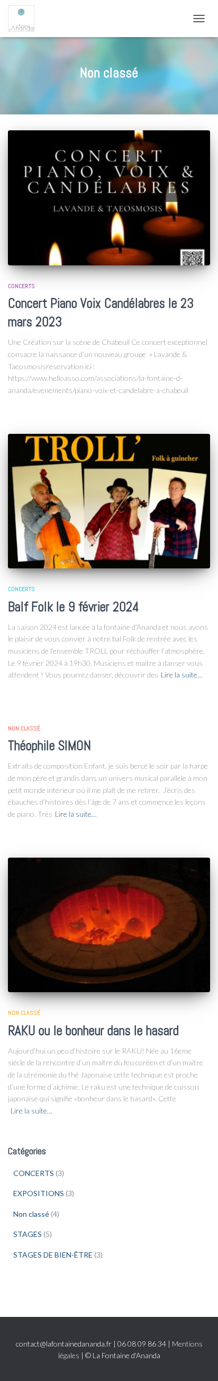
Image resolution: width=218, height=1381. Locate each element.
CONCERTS (21, 286)
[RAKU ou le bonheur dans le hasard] (109, 925)
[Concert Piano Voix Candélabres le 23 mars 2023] (109, 197)
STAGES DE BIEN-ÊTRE (53, 1254)
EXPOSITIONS (38, 1193)
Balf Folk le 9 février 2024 (73, 607)
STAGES (27, 1234)
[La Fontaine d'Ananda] (25, 18)
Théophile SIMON (49, 745)
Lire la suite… (182, 674)
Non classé (24, 728)
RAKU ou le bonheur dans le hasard (93, 1030)
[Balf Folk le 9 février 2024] (109, 501)
